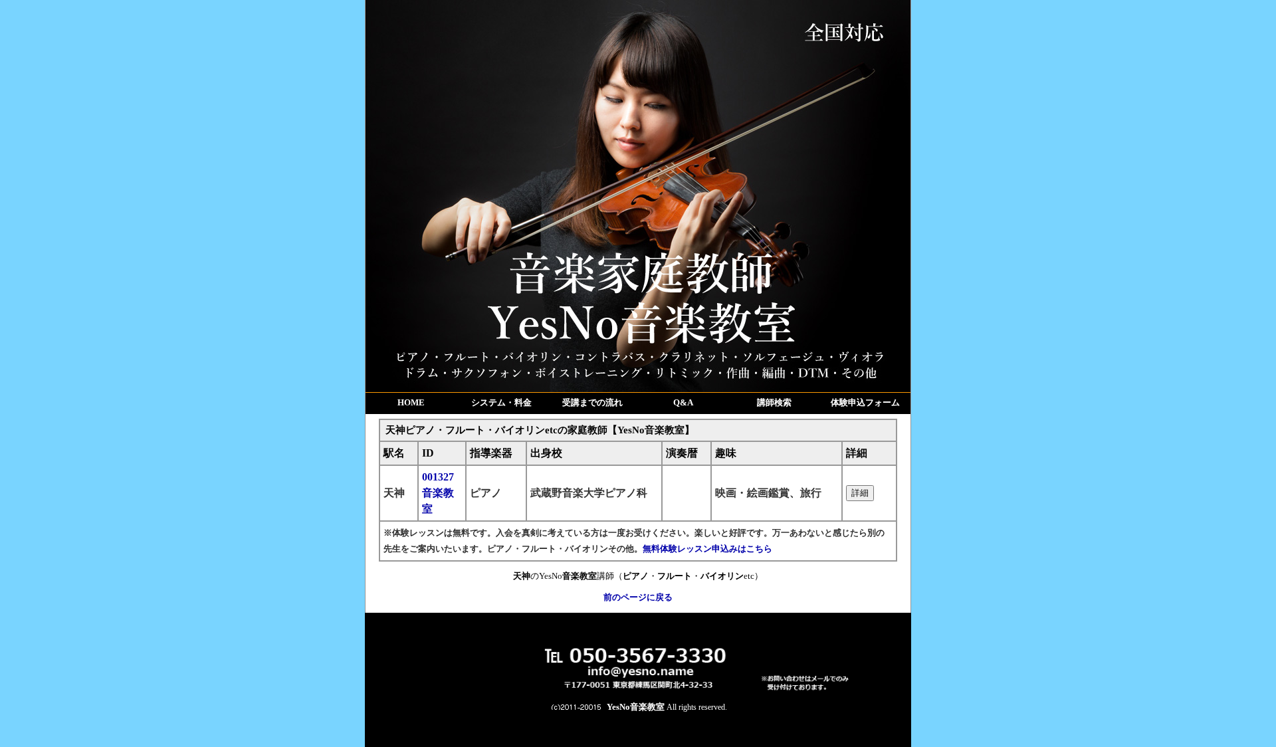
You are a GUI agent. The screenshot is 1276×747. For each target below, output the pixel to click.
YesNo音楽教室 (636, 707)
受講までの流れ (592, 402)
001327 (438, 492)
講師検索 (774, 402)
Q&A (683, 402)
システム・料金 (501, 402)
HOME (411, 402)
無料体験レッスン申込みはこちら (707, 549)
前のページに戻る (638, 597)
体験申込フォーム (865, 402)
